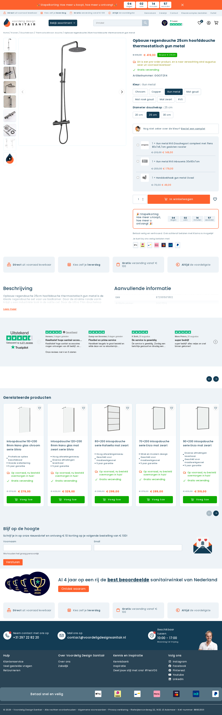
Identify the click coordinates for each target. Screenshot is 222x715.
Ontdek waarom (73, 589)
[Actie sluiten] (182, 4)
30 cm (167, 114)
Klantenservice (13, 661)
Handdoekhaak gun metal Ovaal (175, 177)
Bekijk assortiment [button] (61, 23)
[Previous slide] (23, 92)
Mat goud (192, 91)
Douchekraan (26, 32)
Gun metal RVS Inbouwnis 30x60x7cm (178, 161)
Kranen (14, 32)
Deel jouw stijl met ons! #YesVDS (135, 670)
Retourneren (11, 670)
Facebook (179, 666)
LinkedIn (178, 679)
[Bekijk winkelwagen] (216, 23)
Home (6, 32)
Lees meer (10, 309)
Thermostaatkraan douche (49, 32)
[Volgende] (216, 379)
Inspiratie (119, 666)
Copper (156, 91)
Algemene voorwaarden (92, 709)
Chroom (140, 91)
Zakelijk (163, 13)
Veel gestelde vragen (17, 666)
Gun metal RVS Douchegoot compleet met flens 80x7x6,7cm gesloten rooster (182, 145)
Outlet (213, 13)
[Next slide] (122, 92)
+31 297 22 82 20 (26, 637)
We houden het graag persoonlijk (21, 553)
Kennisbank (150, 13)
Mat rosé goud (144, 99)
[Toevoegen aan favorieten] (215, 199)
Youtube (178, 674)
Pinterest (179, 670)
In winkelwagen (181, 199)
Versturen (13, 562)
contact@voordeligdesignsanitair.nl (96, 637)
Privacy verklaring (118, 709)
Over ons (64, 661)
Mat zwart (166, 99)
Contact (174, 13)
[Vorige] (209, 379)
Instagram (180, 661)
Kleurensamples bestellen (194, 13)
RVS (180, 99)
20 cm (139, 114)
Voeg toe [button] (26, 499)
